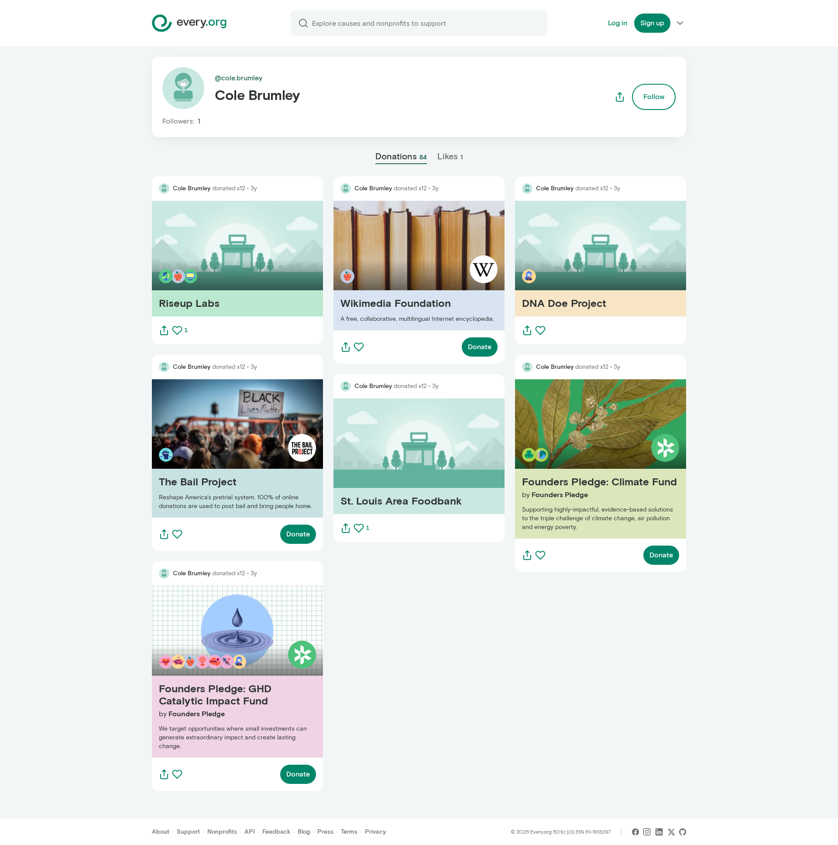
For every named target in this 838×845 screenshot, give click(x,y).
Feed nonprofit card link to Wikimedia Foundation (413, 265)
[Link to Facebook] (635, 832)
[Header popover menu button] (680, 23)
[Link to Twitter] (671, 832)
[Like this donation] (177, 330)
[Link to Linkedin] (659, 832)
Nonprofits (222, 831)
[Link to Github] (682, 832)
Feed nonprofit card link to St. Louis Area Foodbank (416, 456)
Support (188, 831)
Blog (304, 831)
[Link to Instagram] (646, 832)
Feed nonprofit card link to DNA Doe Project (586, 258)
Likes (450, 156)
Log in (617, 23)
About (160, 831)
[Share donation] (164, 330)
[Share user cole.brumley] (620, 97)
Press (325, 831)
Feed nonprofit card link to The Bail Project (221, 448)
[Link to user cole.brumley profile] (164, 188)
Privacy (375, 831)
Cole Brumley (191, 188)
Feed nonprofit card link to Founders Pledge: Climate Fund (600, 459)
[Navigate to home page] (189, 23)
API (249, 831)
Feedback (276, 831)
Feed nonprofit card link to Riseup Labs (215, 258)
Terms (349, 831)
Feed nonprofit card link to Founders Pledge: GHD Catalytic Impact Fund (232, 671)
